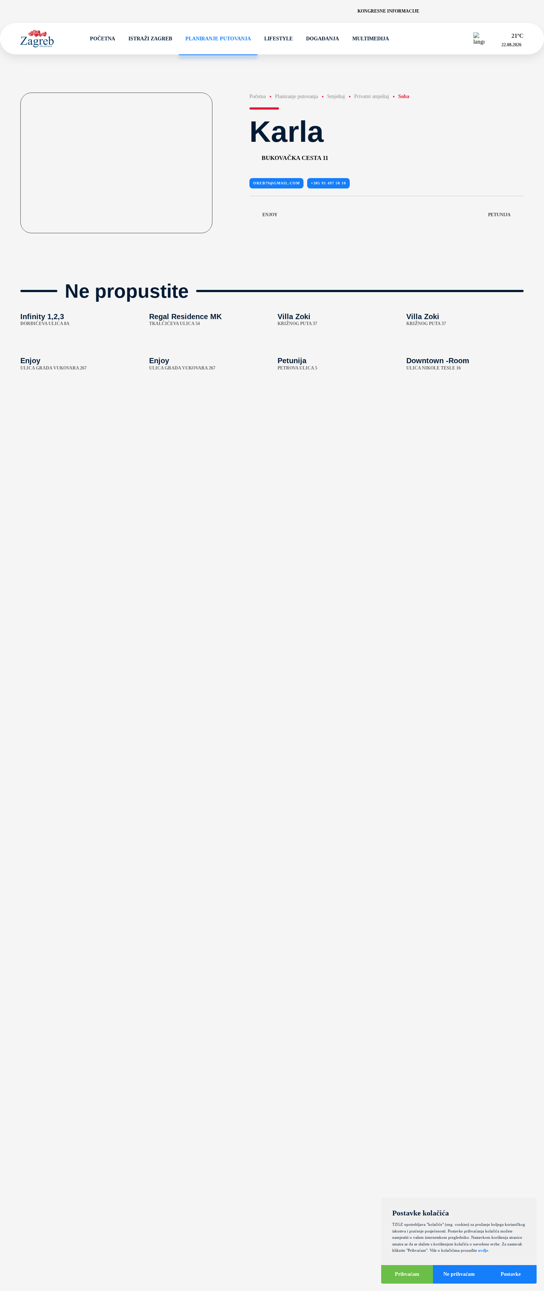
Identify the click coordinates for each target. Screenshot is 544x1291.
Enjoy (270, 214)
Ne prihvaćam (459, 1274)
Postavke (511, 1274)
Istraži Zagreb (150, 38)
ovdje (483, 1250)
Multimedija (370, 38)
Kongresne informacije (388, 11)
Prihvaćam (407, 1274)
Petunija (499, 214)
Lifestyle (278, 38)
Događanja (322, 38)
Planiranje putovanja (218, 38)
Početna (102, 38)
